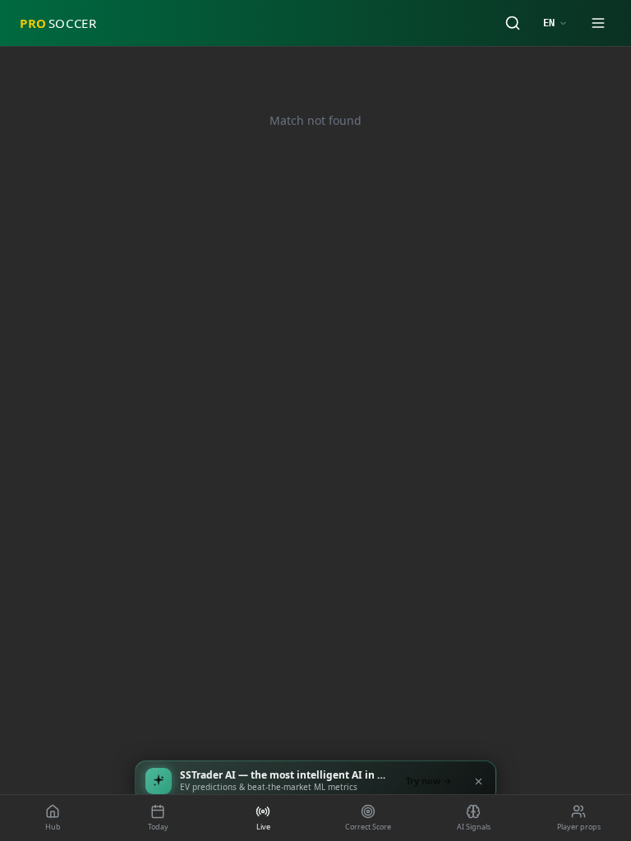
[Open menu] (598, 23)
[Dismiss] (478, 781)
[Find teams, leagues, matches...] (512, 23)
